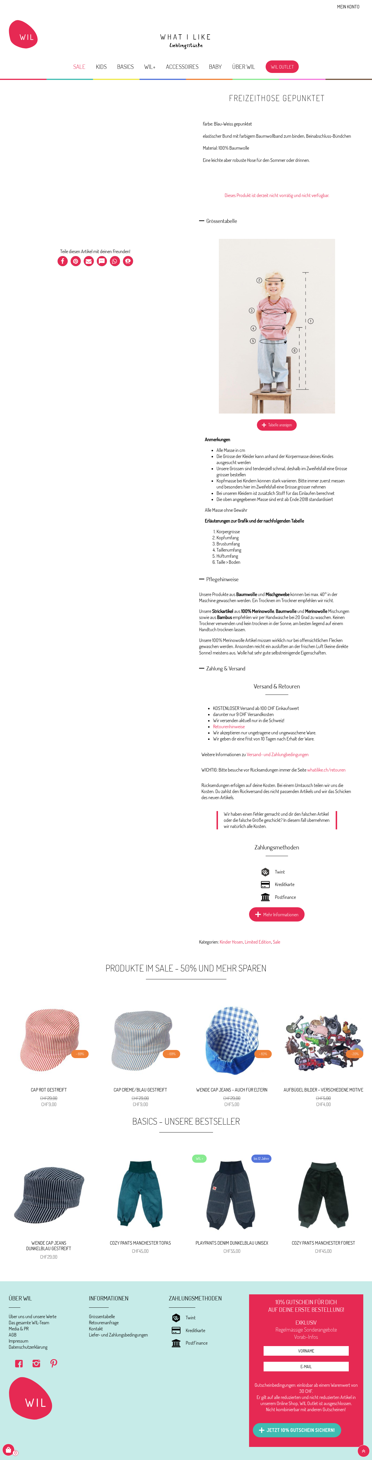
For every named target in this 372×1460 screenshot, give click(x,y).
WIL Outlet (282, 66)
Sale (79, 66)
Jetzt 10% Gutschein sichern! (301, 1430)
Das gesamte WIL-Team (29, 1322)
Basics (125, 66)
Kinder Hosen (231, 942)
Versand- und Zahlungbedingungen (278, 754)
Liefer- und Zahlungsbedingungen (118, 1335)
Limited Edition (258, 942)
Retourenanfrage (104, 1322)
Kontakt (96, 1329)
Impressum (18, 1341)
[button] (63, 261)
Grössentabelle (102, 1316)
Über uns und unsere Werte (32, 1316)
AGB (13, 1335)
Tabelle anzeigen (280, 425)
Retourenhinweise (229, 726)
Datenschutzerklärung (28, 1347)
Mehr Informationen (280, 914)
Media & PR (18, 1329)
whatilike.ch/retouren (326, 770)
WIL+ (149, 66)
